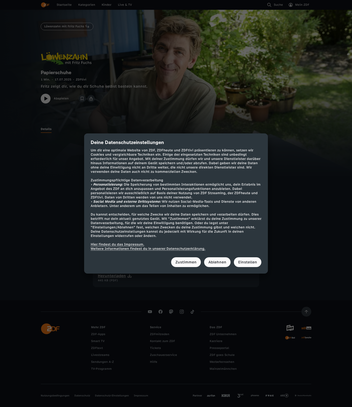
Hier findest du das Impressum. (117, 244)
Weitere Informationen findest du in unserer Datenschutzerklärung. (148, 249)
